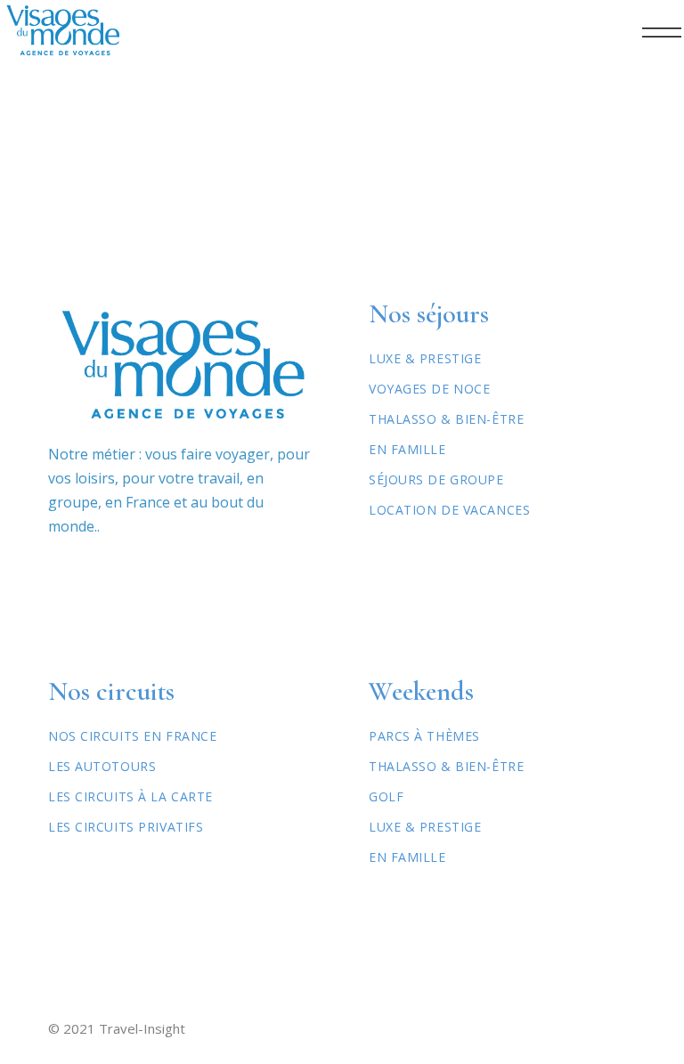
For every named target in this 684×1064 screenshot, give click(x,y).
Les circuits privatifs (125, 826)
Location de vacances (449, 509)
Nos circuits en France (132, 735)
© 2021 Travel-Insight (116, 1028)
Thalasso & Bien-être (446, 418)
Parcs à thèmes (424, 735)
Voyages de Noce (429, 388)
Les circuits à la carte (130, 796)
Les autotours (102, 766)
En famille (407, 857)
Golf (386, 796)
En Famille (407, 449)
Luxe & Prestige (425, 358)
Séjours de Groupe (436, 479)
